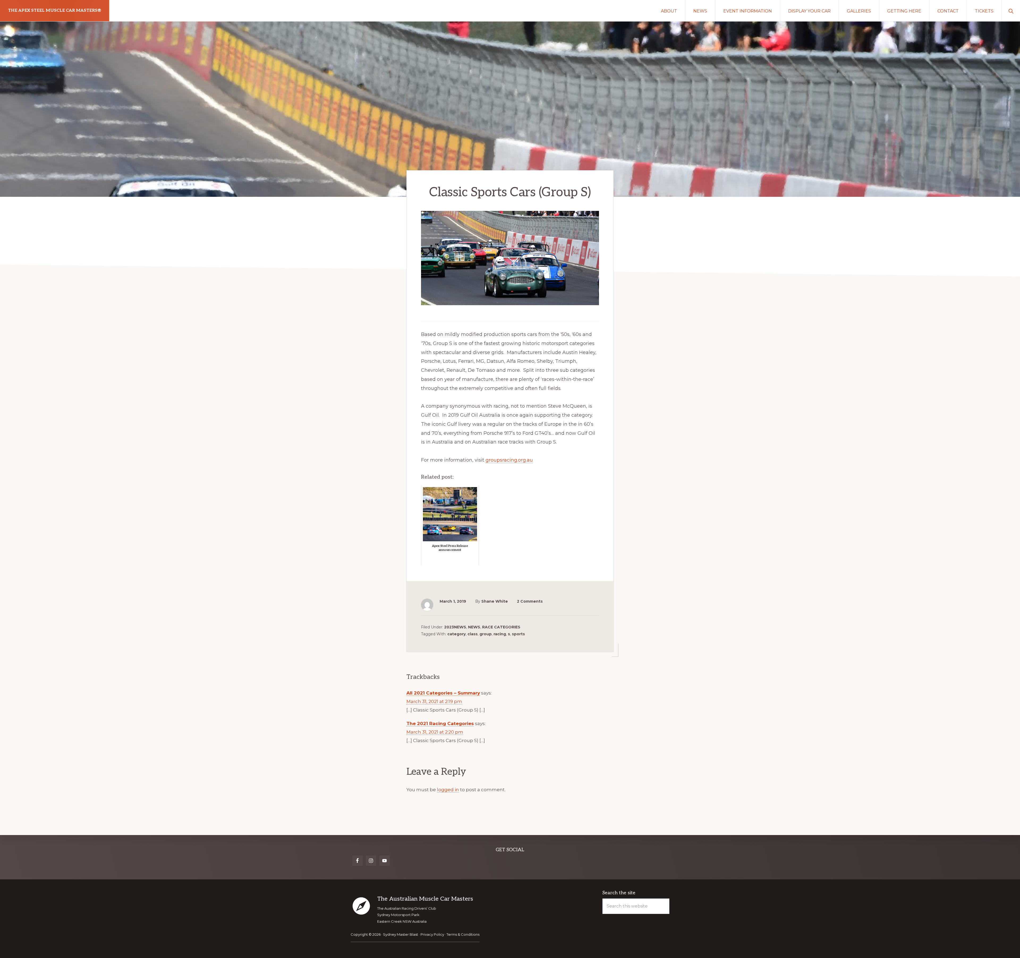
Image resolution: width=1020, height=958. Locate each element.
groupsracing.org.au (509, 460)
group (485, 634)
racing (500, 634)
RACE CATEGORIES (501, 627)
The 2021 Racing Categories (440, 723)
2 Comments (530, 601)
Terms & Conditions (463, 934)
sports (518, 634)
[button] (1011, 10)
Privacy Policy (432, 934)
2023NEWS (455, 627)
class (473, 634)
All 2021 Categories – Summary (443, 693)
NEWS (474, 627)
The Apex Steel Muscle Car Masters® (54, 10)
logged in (448, 789)
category (456, 634)
